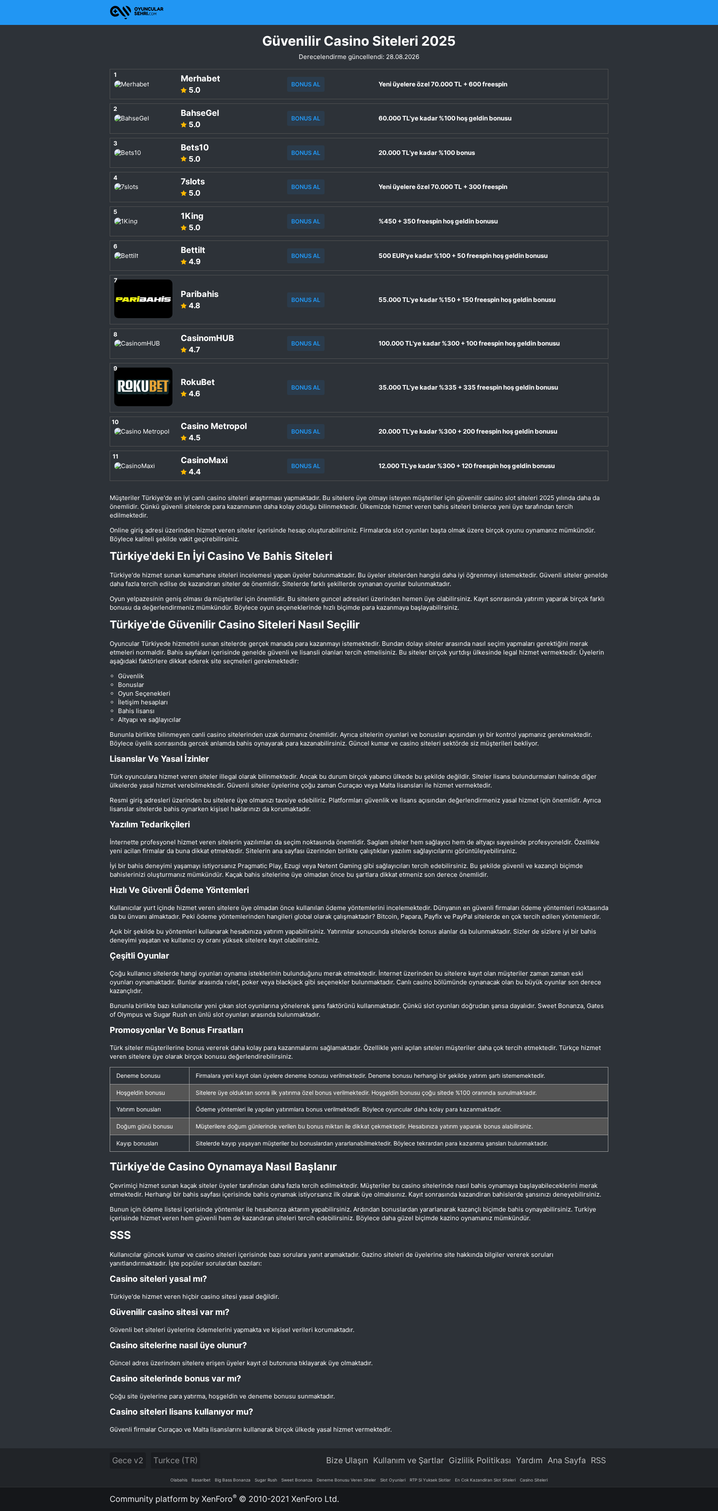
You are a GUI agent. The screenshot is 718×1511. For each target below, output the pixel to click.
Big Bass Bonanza (233, 1479)
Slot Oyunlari (393, 1479)
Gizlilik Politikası (480, 1460)
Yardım (529, 1460)
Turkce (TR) (175, 1460)
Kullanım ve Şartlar (408, 1460)
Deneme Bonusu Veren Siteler (346, 1479)
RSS (598, 1460)
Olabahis (178, 1479)
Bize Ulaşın (347, 1460)
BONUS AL (305, 84)
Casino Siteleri (534, 1479)
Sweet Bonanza (296, 1479)
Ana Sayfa (567, 1460)
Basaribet (201, 1479)
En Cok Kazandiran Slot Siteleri (485, 1479)
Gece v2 (127, 1460)
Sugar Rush (266, 1479)
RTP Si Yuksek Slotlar (430, 1479)
